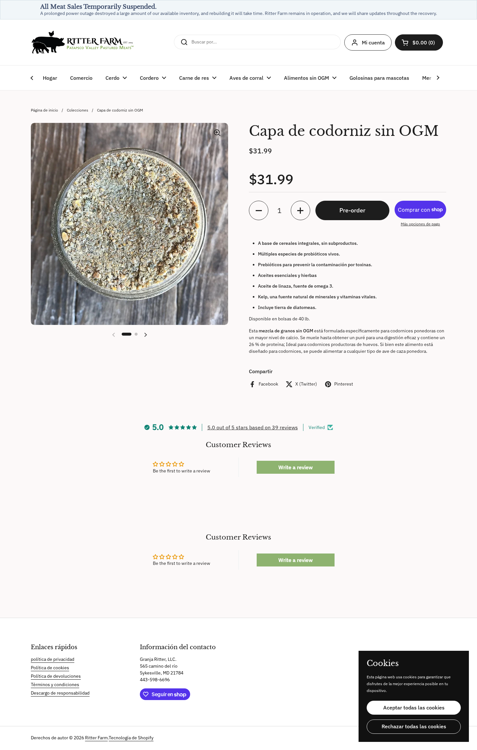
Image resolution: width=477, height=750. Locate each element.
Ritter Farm (96, 738)
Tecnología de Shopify (131, 738)
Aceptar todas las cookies (414, 707)
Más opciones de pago (420, 223)
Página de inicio (44, 110)
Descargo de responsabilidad (60, 693)
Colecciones (77, 110)
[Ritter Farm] (83, 42)
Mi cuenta (373, 42)
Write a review (295, 467)
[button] (419, 42)
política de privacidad (52, 659)
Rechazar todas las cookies (414, 726)
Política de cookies (50, 668)
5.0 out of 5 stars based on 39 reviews (252, 427)
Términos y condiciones (55, 684)
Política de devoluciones (56, 676)
